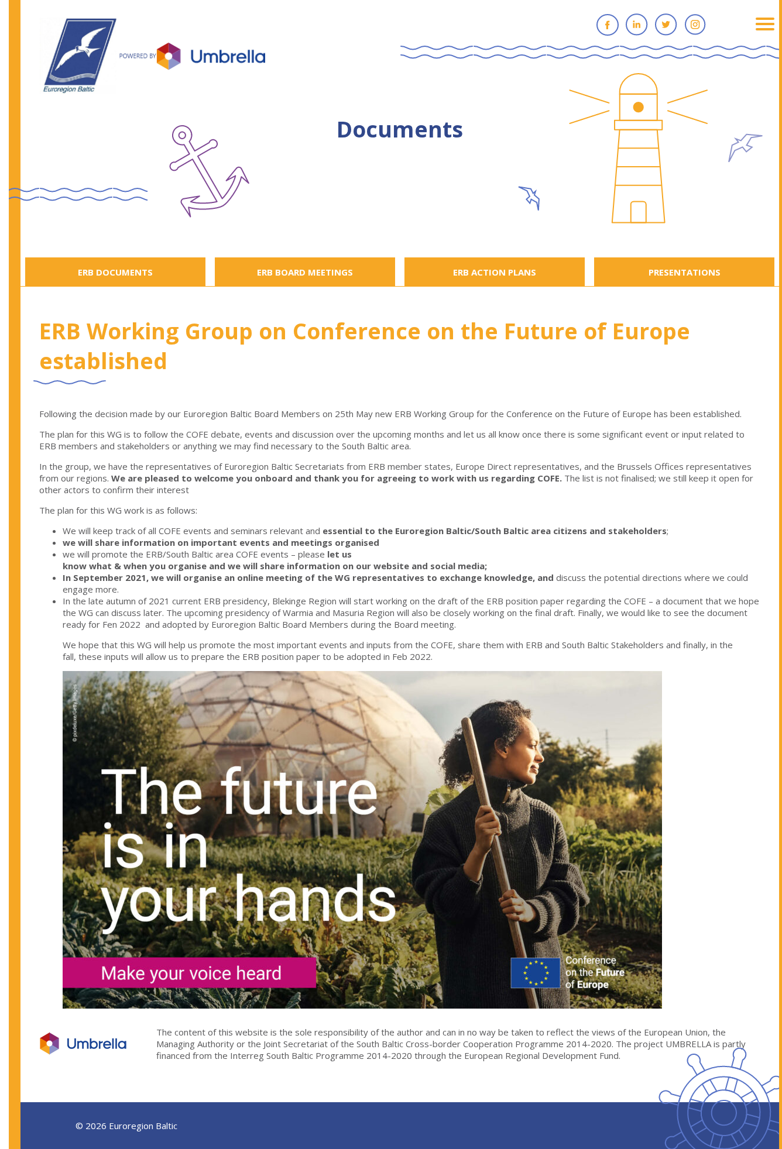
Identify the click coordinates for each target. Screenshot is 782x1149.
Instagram (695, 24)
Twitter (666, 24)
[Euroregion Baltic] (152, 57)
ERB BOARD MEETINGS (305, 272)
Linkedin (637, 24)
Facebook (607, 24)
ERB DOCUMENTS (115, 272)
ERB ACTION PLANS (494, 272)
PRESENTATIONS (685, 272)
